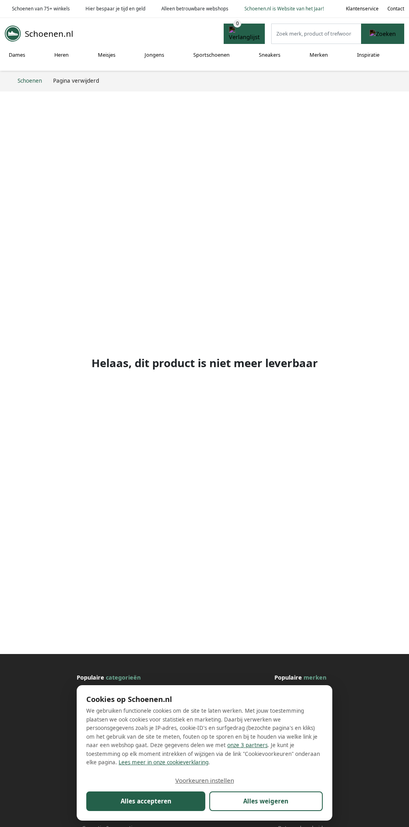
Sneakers (269, 54)
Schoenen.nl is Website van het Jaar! (284, 9)
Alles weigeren (265, 801)
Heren (61, 54)
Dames (17, 54)
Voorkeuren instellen (204, 780)
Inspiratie (368, 54)
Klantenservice (362, 9)
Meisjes (106, 54)
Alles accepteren (146, 801)
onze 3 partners (247, 745)
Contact (395, 9)
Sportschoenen (211, 54)
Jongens (154, 54)
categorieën (123, 677)
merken (315, 677)
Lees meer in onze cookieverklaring (163, 762)
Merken (319, 54)
